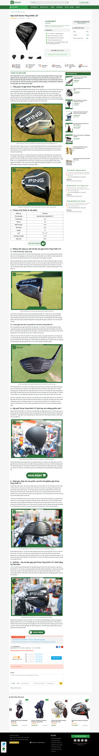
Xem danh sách (82, 23)
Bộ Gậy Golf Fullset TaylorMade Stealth (81, 136)
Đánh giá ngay (56, 657)
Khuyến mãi (59, 7)
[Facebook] (57, 647)
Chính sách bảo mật (56, 747)
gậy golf (47, 89)
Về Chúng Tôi (34, 7)
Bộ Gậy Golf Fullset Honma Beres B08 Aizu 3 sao (80, 147)
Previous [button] (10, 709)
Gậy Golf (22, 11)
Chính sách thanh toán (57, 742)
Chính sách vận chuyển (57, 744)
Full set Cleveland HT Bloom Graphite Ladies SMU (38, 721)
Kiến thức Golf (44, 7)
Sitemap (54, 751)
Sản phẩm (18, 11)
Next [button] (88, 709)
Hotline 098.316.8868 (80, 736)
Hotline (57, 50)
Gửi (61, 683)
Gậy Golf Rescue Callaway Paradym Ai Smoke (80, 101)
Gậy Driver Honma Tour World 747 (80, 721)
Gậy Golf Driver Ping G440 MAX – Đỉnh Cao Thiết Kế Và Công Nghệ (29, 639)
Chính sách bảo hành (56, 738)
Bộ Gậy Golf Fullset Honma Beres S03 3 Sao (58, 721)
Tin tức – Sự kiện (69, 7)
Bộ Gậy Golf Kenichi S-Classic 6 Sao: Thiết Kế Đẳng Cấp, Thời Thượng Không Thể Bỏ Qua (34, 642)
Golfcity (12, 567)
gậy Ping (39, 327)
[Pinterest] (62, 647)
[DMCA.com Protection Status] (14, 742)
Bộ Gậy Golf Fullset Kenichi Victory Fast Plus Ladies (80, 112)
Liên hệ (78, 7)
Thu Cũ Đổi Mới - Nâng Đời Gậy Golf (76, 170)
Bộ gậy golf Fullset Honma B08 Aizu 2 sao (81, 159)
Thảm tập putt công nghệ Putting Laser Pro (80, 77)
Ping (11, 89)
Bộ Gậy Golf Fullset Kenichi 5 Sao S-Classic (81, 124)
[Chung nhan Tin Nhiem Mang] (37, 742)
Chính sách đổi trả (56, 740)
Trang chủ (12, 11)
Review (52, 7)
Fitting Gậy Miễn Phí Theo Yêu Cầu (76, 201)
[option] (26, 36)
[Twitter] (59, 647)
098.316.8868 (84, 2)
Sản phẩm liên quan (17, 697)
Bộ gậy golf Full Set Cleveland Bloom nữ (19, 721)
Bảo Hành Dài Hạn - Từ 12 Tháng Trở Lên (77, 185)
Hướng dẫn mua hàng (56, 749)
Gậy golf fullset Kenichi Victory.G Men (82, 89)
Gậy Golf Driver (25, 143)
